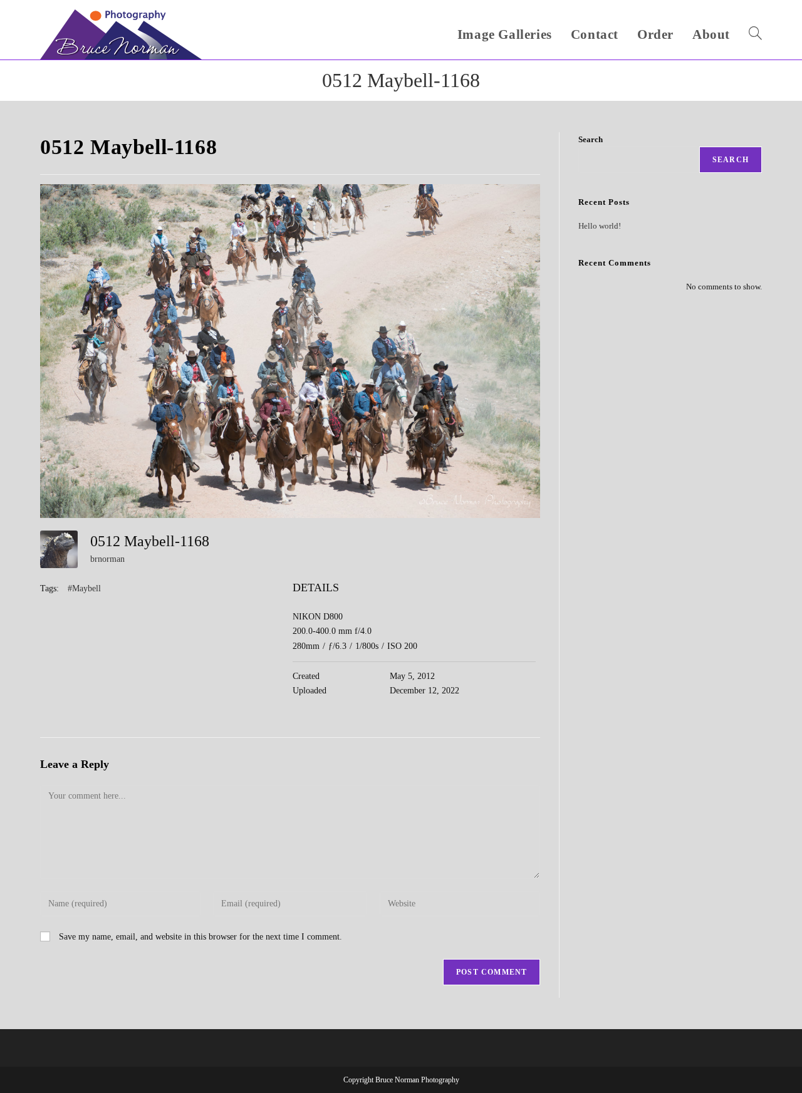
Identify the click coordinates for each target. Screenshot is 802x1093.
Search (590, 139)
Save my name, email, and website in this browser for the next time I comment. (200, 936)
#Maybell (84, 588)
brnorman (107, 559)
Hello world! (599, 226)
